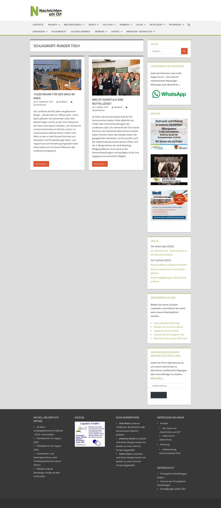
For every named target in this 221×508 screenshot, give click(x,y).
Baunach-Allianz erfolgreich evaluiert (169, 264)
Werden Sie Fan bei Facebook (168, 326)
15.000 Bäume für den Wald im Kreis (54, 96)
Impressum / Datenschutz (139, 31)
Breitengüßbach (73, 24)
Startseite (38, 24)
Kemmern (124, 24)
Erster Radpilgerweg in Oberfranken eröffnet (168, 279)
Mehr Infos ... (157, 378)
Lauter (139, 24)
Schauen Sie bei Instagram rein (169, 334)
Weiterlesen (40, 164)
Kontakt (115, 31)
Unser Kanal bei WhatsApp (167, 323)
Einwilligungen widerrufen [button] (173, 488)
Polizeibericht (59, 31)
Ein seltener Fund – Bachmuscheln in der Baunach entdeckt (169, 252)
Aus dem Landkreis (80, 31)
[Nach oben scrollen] (216, 503)
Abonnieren (159, 395)
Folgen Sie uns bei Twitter (166, 330)
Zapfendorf (39, 31)
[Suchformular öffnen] (189, 24)
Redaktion (63, 101)
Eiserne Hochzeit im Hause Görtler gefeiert (168, 271)
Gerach (92, 24)
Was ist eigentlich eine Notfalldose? (107, 101)
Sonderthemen (40, 105)
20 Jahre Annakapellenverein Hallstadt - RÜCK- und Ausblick (48, 430)
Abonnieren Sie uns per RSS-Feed (170, 338)
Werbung (99, 31)
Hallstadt (108, 24)
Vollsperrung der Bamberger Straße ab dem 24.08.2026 (47, 472)
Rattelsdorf (156, 24)
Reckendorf (175, 24)
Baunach (52, 24)
